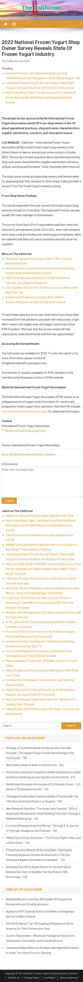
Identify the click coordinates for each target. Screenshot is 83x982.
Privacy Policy (32, 977)
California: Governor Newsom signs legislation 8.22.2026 (40, 515)
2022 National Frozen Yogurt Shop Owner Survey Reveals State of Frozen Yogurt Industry (41, 48)
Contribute (49, 977)
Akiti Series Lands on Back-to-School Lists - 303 (35, 765)
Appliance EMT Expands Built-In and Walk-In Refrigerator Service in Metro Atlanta (40, 914)
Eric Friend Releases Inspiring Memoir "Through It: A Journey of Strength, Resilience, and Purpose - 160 (42, 828)
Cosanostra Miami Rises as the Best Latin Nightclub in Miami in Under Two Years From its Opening (42, 950)
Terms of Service (69, 977)
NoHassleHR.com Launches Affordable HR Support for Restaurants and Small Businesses (39, 902)
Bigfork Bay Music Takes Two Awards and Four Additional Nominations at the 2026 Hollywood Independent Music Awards (40, 97)
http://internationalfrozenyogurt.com (24, 411)
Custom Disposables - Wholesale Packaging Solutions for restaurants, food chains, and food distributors (40, 938)
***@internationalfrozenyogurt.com (24, 430)
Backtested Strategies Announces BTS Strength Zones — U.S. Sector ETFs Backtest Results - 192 (43, 787)
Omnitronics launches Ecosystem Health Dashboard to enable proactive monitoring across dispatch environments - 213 (43, 775)
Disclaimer (27, 454)
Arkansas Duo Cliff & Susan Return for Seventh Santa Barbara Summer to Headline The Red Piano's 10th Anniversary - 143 (38, 872)
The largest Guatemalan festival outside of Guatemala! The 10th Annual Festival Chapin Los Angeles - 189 (42, 799)
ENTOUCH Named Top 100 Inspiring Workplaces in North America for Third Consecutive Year (40, 926)
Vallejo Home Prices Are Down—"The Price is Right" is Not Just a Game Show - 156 (43, 840)
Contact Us (14, 977)
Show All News (11, 454)
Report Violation (45, 454)
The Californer (42, 7)
